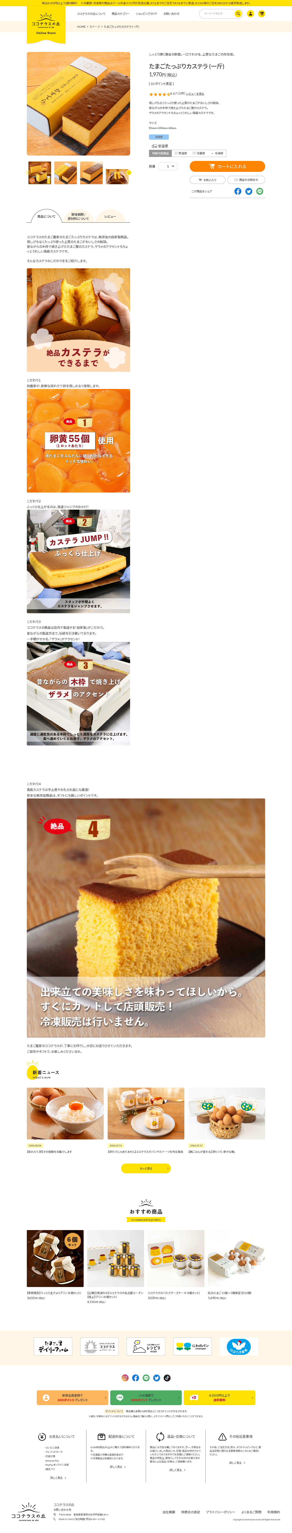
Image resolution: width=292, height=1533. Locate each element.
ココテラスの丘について (91, 13)
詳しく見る (56, 1477)
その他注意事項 (240, 1436)
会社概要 (168, 1512)
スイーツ (95, 26)
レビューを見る (195, 93)
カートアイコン (261, 14)
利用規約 (273, 1512)
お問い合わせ (171, 13)
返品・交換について (181, 1436)
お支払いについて (62, 1436)
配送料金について (121, 1436)
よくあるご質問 (251, 1512)
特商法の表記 (190, 1512)
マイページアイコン (250, 14)
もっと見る (146, 1168)
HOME (81, 26)
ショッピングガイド (146, 13)
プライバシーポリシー (220, 1512)
